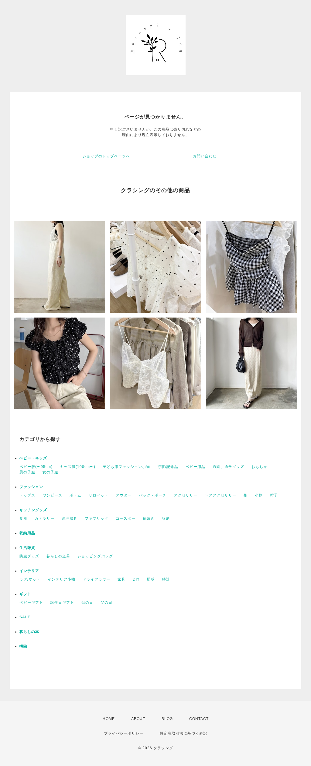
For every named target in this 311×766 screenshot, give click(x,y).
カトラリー (44, 518)
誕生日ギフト (62, 602)
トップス (27, 495)
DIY (136, 579)
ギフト (25, 594)
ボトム (75, 495)
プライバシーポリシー (123, 733)
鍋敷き (149, 518)
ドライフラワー (96, 579)
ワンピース (52, 495)
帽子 (274, 495)
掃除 (23, 646)
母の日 (87, 602)
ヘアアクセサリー (220, 495)
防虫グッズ (29, 556)
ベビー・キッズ (33, 458)
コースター (125, 518)
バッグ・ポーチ (152, 495)
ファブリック (96, 518)
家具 (121, 579)
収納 (166, 518)
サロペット (98, 495)
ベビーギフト (31, 602)
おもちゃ (259, 467)
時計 (166, 579)
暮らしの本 (29, 632)
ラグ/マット (29, 579)
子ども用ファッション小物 (126, 467)
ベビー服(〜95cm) (36, 467)
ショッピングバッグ (95, 556)
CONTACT (199, 719)
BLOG (167, 719)
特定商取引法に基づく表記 (183, 733)
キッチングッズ (33, 510)
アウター (124, 495)
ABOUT (138, 719)
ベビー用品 (195, 467)
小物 (259, 495)
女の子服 (50, 472)
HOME (109, 719)
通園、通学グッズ (228, 467)
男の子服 (27, 472)
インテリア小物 (61, 579)
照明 (151, 579)
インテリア (29, 571)
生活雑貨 (27, 548)
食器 (23, 518)
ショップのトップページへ (106, 156)
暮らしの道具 (58, 556)
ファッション (31, 487)
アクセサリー (185, 495)
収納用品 (27, 533)
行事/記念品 (167, 467)
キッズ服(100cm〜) (77, 467)
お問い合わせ (205, 156)
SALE (24, 617)
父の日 (106, 602)
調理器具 (69, 518)
